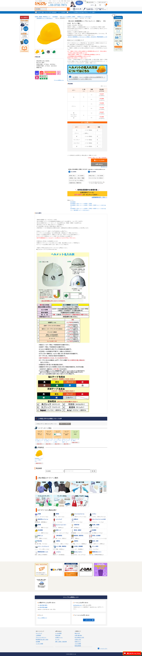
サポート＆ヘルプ (102, 2)
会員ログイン (78, 641)
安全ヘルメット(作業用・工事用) (84, 203)
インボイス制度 (39, 643)
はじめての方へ (91, 2)
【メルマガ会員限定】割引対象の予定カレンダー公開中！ (82, 12)
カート (106, 4)
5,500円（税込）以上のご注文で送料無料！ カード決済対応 (51, 12)
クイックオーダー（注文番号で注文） (90, 9)
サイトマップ (39, 633)
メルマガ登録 (78, 643)
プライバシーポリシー (41, 637)
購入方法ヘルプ (104, 166)
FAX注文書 (57, 635)
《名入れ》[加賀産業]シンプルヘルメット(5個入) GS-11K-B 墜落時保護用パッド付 (87, 36)
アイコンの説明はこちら (59, 80)
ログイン (92, 5)
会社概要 (38, 641)
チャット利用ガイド (42, 617)
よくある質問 (58, 633)
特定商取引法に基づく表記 (42, 639)
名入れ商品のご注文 (79, 637)
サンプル (57, 639)
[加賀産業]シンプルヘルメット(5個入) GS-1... (39, 460)
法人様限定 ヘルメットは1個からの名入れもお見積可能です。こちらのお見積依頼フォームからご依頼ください (87, 78)
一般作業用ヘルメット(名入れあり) (81, 210)
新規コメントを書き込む (64, 423)
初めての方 (77, 633)
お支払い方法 (78, 639)
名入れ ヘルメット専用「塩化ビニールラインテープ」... (48, 441)
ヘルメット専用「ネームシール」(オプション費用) (57, 441)
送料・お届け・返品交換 (61, 641)
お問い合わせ (88, 620)
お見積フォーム (58, 637)
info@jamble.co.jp (77, 605)
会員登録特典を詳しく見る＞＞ (99, 197)
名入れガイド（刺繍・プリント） (102, 9)
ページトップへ (103, 648)
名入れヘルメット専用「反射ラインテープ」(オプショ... (39, 441)
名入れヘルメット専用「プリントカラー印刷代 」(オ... (66, 441)
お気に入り (100, 5)
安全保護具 (73, 202)
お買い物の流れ (78, 635)
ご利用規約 (38, 635)
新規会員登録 (78, 645)
